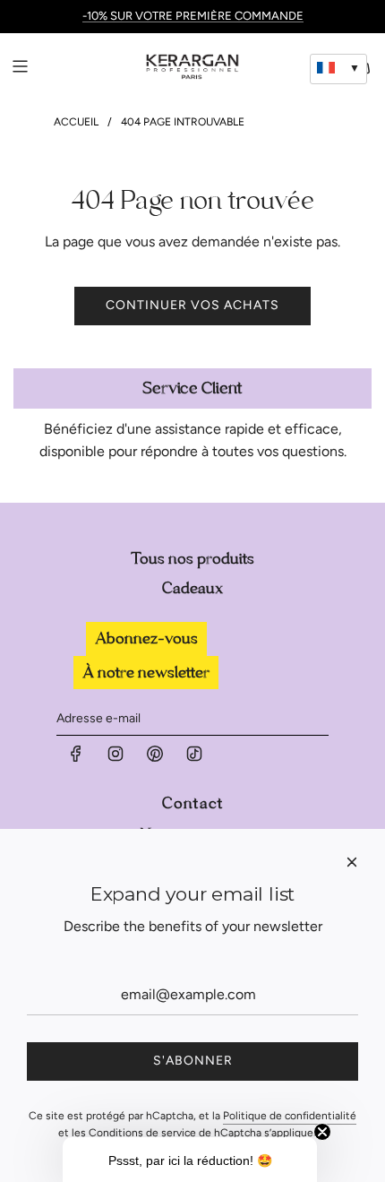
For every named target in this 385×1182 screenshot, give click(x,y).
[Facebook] (76, 758)
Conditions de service (142, 1132)
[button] (190, 1159)
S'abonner (193, 1060)
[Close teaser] (322, 1132)
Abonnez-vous (146, 638)
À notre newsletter (146, 672)
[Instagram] (115, 758)
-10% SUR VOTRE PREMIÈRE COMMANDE (193, 15)
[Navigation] (19, 66)
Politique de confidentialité (289, 1115)
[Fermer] (352, 862)
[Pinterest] (155, 758)
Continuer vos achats (192, 305)
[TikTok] (194, 758)
